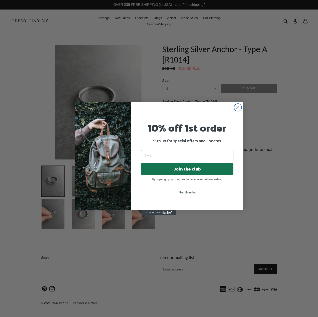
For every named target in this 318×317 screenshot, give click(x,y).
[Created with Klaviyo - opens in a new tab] (159, 212)
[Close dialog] (238, 107)
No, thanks (187, 192)
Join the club (187, 169)
